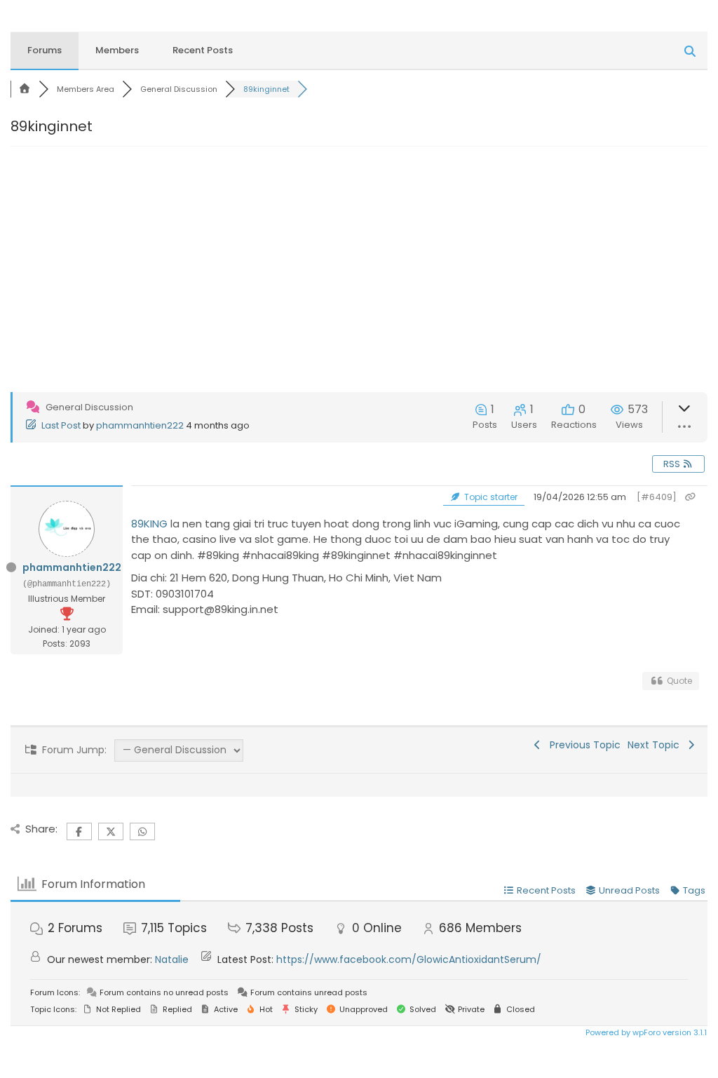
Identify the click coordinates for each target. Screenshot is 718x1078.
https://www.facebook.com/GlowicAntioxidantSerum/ (408, 959)
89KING (149, 523)
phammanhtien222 (140, 425)
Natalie (172, 959)
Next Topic (656, 745)
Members (117, 50)
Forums (44, 50)
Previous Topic (582, 745)
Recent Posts (202, 50)
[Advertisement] (359, 283)
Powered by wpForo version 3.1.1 (645, 1032)
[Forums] (24, 89)
